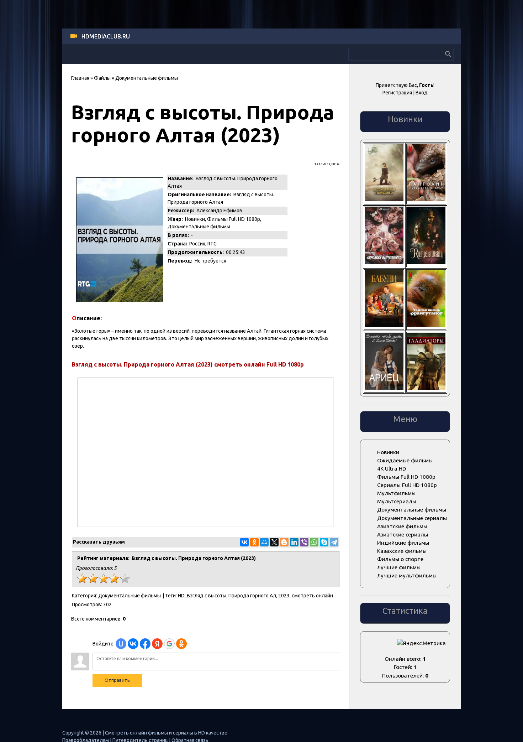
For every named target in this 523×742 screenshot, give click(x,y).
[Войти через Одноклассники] (181, 643)
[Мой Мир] (264, 542)
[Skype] (324, 542)
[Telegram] (334, 542)
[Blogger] (284, 542)
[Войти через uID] (121, 643)
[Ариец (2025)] (384, 388)
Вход (422, 92)
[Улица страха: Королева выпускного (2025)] (384, 262)
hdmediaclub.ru (105, 36)
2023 (284, 595)
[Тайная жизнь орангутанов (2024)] (426, 325)
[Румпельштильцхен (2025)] (426, 262)
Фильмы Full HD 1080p (233, 219)
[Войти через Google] (169, 643)
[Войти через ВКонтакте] (133, 643)
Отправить (117, 680)
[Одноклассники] (254, 542)
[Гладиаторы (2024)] (426, 388)
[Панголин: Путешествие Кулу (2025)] (426, 199)
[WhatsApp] (314, 542)
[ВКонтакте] (244, 542)
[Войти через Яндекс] (157, 643)
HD (181, 595)
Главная (80, 78)
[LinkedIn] (294, 542)
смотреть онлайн (312, 595)
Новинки (195, 219)
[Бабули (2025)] (384, 325)
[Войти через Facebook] (145, 643)
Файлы (102, 78)
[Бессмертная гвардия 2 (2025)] (384, 199)
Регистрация (397, 92)
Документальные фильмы (146, 78)
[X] (274, 542)
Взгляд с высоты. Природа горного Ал (231, 595)
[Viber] (304, 542)
